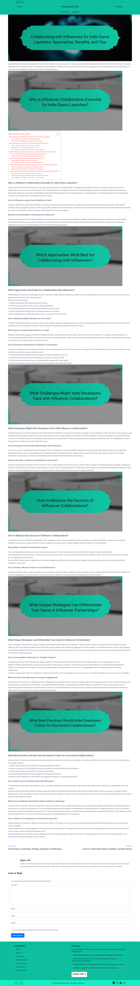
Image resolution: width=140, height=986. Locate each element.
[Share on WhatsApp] (124, 983)
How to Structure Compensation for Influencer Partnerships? (27, 149)
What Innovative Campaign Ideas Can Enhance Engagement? (27, 169)
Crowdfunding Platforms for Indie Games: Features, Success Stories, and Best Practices (98, 950)
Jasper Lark (25, 860)
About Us (75, 12)
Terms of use (20, 967)
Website (13, 923)
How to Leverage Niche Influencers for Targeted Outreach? (27, 167)
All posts (119, 7)
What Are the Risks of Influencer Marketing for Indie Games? (27, 156)
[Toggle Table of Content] (57, 134)
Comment (14, 885)
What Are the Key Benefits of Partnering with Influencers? (27, 141)
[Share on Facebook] (114, 983)
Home (19, 7)
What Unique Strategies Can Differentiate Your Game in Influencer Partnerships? (33, 165)
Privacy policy (21, 963)
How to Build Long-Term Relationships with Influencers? (26, 173)
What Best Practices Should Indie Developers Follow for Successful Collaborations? (34, 171)
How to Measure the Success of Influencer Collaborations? (26, 158)
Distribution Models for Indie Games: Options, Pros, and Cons (95, 968)
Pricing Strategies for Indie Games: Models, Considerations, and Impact (98, 964)
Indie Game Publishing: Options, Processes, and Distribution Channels (98, 955)
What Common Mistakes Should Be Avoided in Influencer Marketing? (29, 175)
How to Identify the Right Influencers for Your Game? (25, 145)
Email (13, 916)
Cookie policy (21, 970)
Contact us (20, 956)
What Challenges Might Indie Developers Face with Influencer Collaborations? (32, 152)
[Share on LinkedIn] (121, 983)
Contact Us (65, 12)
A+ (18, 2)
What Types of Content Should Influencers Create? (25, 147)
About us (19, 953)
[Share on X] (117, 983)
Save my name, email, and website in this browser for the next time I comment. (35, 930)
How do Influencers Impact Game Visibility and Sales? (26, 139)
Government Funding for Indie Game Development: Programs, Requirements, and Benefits (94, 960)
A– (22, 2)
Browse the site (21, 960)
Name (13, 908)
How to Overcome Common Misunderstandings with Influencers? (29, 154)
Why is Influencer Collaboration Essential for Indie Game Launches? (29, 137)
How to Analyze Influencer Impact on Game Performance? (27, 162)
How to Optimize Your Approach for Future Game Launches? (27, 177)
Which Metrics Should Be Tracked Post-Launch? (24, 160)
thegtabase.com (70, 6)
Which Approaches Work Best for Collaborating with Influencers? (28, 143)
